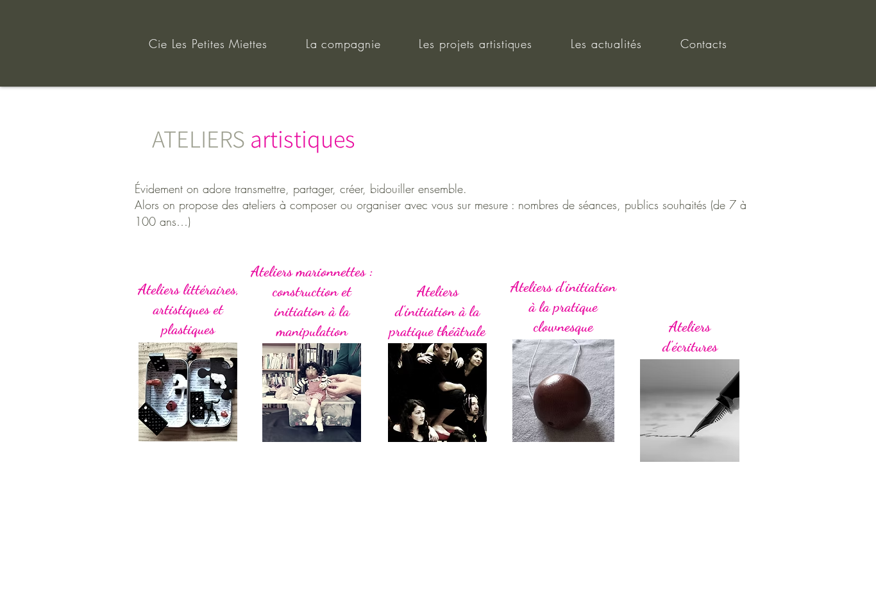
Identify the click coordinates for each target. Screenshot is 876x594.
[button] (188, 308)
